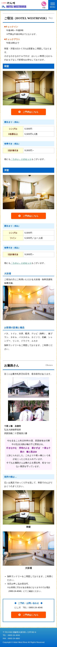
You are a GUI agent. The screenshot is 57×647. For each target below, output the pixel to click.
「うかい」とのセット (21, 159)
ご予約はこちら (30, 112)
